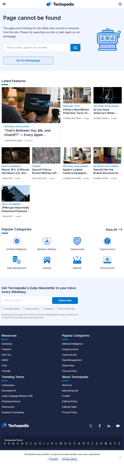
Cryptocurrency (11, 166)
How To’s (6, 355)
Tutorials (6, 371)
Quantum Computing (13, 412)
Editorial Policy (70, 401)
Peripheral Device (11, 401)
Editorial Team (69, 407)
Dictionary (7, 344)
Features (6, 349)
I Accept (53, 459)
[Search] (75, 47)
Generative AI (9, 391)
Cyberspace (8, 385)
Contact (66, 396)
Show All (111, 229)
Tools (4, 366)
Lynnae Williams (13, 140)
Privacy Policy (69, 412)
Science (36, 166)
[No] (120, 457)
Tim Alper (7, 178)
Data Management (72, 360)
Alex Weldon (39, 178)
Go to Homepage (28, 60)
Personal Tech (71, 106)
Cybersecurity (69, 355)
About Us (67, 385)
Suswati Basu (100, 118)
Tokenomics (8, 407)
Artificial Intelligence (16, 126)
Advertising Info (70, 391)
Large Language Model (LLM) (17, 396)
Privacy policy (69, 459)
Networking (68, 366)
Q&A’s (5, 360)
